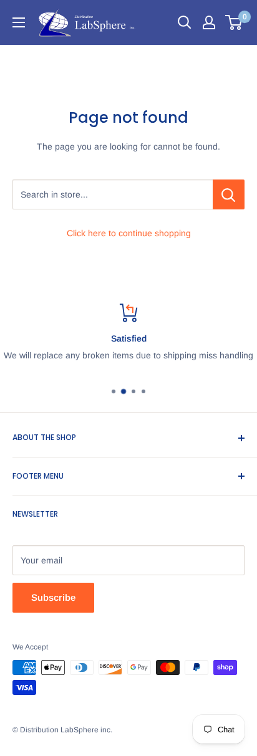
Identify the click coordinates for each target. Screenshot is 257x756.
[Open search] (185, 22)
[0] (234, 22)
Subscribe (53, 597)
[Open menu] (18, 22)
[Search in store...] (229, 194)
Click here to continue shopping (129, 233)
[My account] (209, 22)
